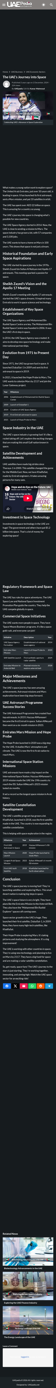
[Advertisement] (28, 40)
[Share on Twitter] (15, 986)
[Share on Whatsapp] (32, 986)
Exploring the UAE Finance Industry (20, 1303)
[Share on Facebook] (7, 986)
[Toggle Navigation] (4, 5)
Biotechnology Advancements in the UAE (23, 1268)
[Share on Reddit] (40, 986)
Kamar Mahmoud (37, 88)
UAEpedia (18, 88)
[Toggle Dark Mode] (43, 5)
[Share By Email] (24, 986)
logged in (25, 1357)
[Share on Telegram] (49, 986)
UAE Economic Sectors (35, 72)
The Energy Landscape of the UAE (19, 1337)
